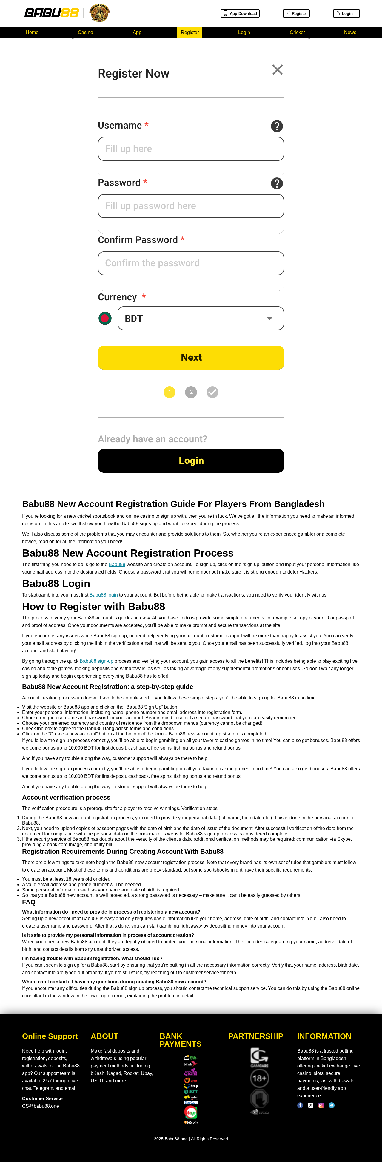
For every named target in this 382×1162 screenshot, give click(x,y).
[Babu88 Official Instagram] (321, 1106)
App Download (243, 13)
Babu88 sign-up (96, 661)
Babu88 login (104, 594)
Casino (85, 32)
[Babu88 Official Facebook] (300, 1106)
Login (347, 13)
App (137, 32)
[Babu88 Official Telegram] (332, 1106)
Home (32, 32)
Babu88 (117, 564)
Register (299, 13)
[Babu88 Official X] (311, 1106)
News (350, 32)
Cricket (297, 32)
